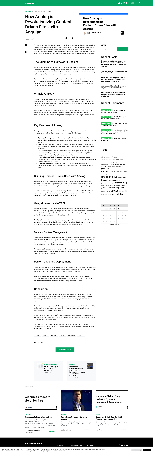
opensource (118, 171)
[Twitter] (124, 3)
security (108, 191)
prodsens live (71, 335)
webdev (119, 194)
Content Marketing (106, 164)
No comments (47, 11)
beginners (120, 159)
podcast (108, 174)
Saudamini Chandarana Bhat (33, 430)
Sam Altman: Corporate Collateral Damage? (74, 418)
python (103, 188)
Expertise (109, 166)
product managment (107, 183)
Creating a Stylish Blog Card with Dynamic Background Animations (109, 418)
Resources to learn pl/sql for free (38, 417)
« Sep (112, 225)
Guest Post (118, 166)
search (122, 49)
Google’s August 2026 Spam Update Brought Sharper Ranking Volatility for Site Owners (113, 94)
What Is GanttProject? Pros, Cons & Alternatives (51, 368)
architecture (108, 157)
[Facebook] (119, 3)
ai (102, 157)
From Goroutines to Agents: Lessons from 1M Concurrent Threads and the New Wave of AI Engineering (113, 79)
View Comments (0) (64, 349)
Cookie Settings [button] (137, 450)
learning (62, 335)
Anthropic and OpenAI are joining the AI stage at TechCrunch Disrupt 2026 (114, 87)
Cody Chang (64, 429)
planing (125, 171)
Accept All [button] (147, 450)
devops (122, 164)
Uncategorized (111, 194)
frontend (45, 335)
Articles (114, 157)
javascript (53, 335)
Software (28, 11)
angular (37, 335)
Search (104, 45)
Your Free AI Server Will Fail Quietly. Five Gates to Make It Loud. (114, 72)
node (112, 171)
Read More (52, 431)
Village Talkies (106, 110)
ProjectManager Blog (119, 185)
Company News (113, 162)
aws (113, 159)
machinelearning (119, 168)
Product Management (110, 180)
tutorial (124, 191)
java (123, 166)
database (117, 164)
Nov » (117, 225)
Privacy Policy (59, 445)
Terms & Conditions (76, 445)
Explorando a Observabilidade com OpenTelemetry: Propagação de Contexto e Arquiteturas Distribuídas (77, 371)
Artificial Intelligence (106, 159)
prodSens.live (30, 3)
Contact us (90, 445)
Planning (103, 174)
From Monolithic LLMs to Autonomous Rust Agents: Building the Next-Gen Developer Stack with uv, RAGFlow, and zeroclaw (113, 63)
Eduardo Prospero (30, 38)
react (103, 191)
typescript (104, 194)
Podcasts (113, 174)
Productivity (122, 177)
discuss (103, 166)
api (104, 157)
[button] (134, 3)
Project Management (50, 364)
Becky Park (100, 429)
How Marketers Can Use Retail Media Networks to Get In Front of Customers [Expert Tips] (114, 131)
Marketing (105, 171)
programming (121, 183)
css (113, 164)
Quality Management (116, 187)
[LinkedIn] (121, 3)
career (103, 162)
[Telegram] (126, 3)
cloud (107, 162)
